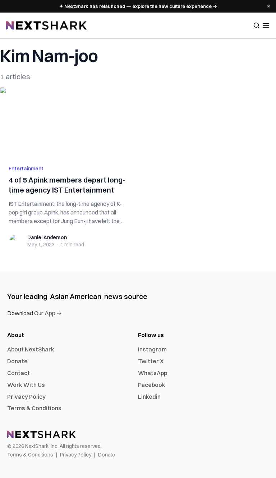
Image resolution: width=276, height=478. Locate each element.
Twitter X (151, 361)
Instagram (152, 349)
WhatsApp (152, 373)
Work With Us (26, 384)
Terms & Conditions (34, 408)
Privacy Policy (26, 396)
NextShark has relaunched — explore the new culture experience (138, 6)
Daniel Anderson (47, 237)
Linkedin (149, 396)
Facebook (151, 384)
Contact (18, 373)
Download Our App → (34, 313)
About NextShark (30, 349)
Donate (17, 361)
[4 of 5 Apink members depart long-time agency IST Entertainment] (67, 121)
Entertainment (26, 168)
